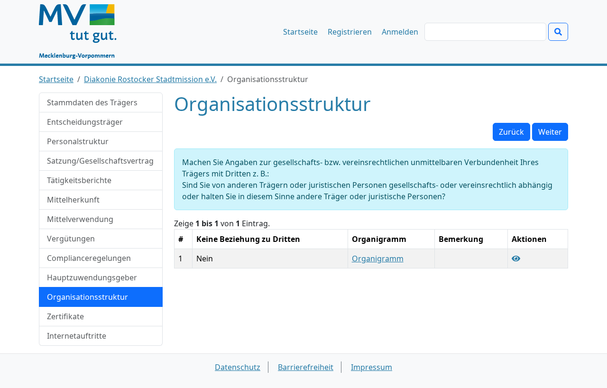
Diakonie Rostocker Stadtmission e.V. (150, 79)
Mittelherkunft (73, 199)
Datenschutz (237, 367)
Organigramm (378, 258)
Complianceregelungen (89, 258)
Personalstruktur (78, 141)
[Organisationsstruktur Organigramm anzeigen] (516, 258)
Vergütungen (71, 238)
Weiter (550, 132)
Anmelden (400, 32)
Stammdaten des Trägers (92, 102)
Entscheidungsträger (85, 122)
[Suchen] (558, 32)
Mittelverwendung (80, 219)
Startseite (300, 32)
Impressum (371, 367)
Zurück (511, 132)
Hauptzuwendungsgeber (92, 277)
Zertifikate (65, 316)
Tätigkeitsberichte (79, 180)
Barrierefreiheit (305, 367)
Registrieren (350, 32)
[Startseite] (82, 32)
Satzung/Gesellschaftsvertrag (100, 161)
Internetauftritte (76, 336)
